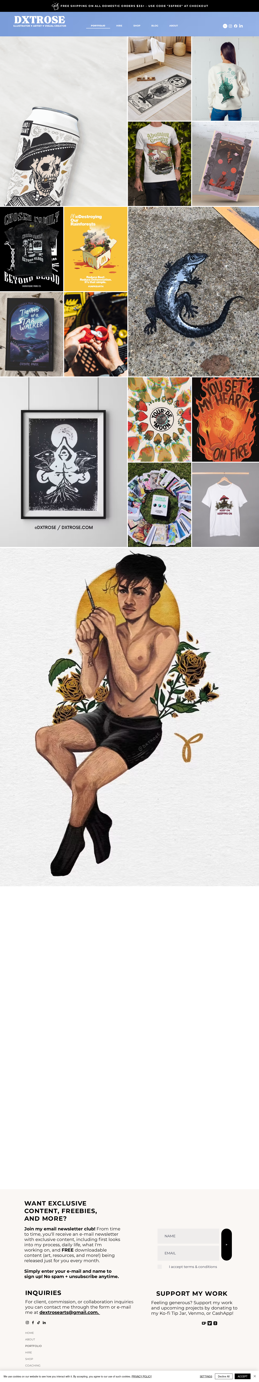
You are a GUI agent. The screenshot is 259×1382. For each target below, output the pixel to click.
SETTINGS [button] (206, 1376)
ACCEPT (243, 1376)
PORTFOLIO (33, 1346)
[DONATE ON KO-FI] (204, 1323)
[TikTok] (38, 1322)
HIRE (28, 1352)
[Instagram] (230, 26)
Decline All (224, 1376)
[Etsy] (225, 26)
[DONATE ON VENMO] (210, 1323)
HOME (29, 1333)
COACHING (33, 1365)
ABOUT (30, 1339)
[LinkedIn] (241, 26)
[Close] (255, 1376)
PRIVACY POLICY (142, 1376)
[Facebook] (235, 26)
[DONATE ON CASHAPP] (215, 1323)
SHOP (29, 1359)
